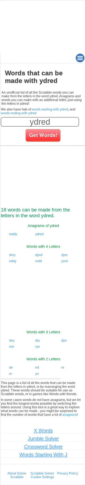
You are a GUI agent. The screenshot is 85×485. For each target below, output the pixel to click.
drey (12, 255)
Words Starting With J (43, 454)
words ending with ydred (19, 113)
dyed (38, 255)
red (11, 346)
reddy (13, 234)
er (62, 367)
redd (38, 261)
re (10, 373)
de (11, 367)
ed (37, 367)
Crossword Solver (43, 446)
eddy (12, 261)
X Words (43, 430)
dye (64, 340)
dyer (64, 255)
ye (37, 373)
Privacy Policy (67, 473)
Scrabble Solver (42, 473)
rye (37, 346)
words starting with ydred (50, 109)
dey (11, 340)
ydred (39, 234)
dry (37, 340)
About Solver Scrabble (16, 475)
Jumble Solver (43, 438)
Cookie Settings (42, 477)
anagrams (69, 414)
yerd (64, 261)
